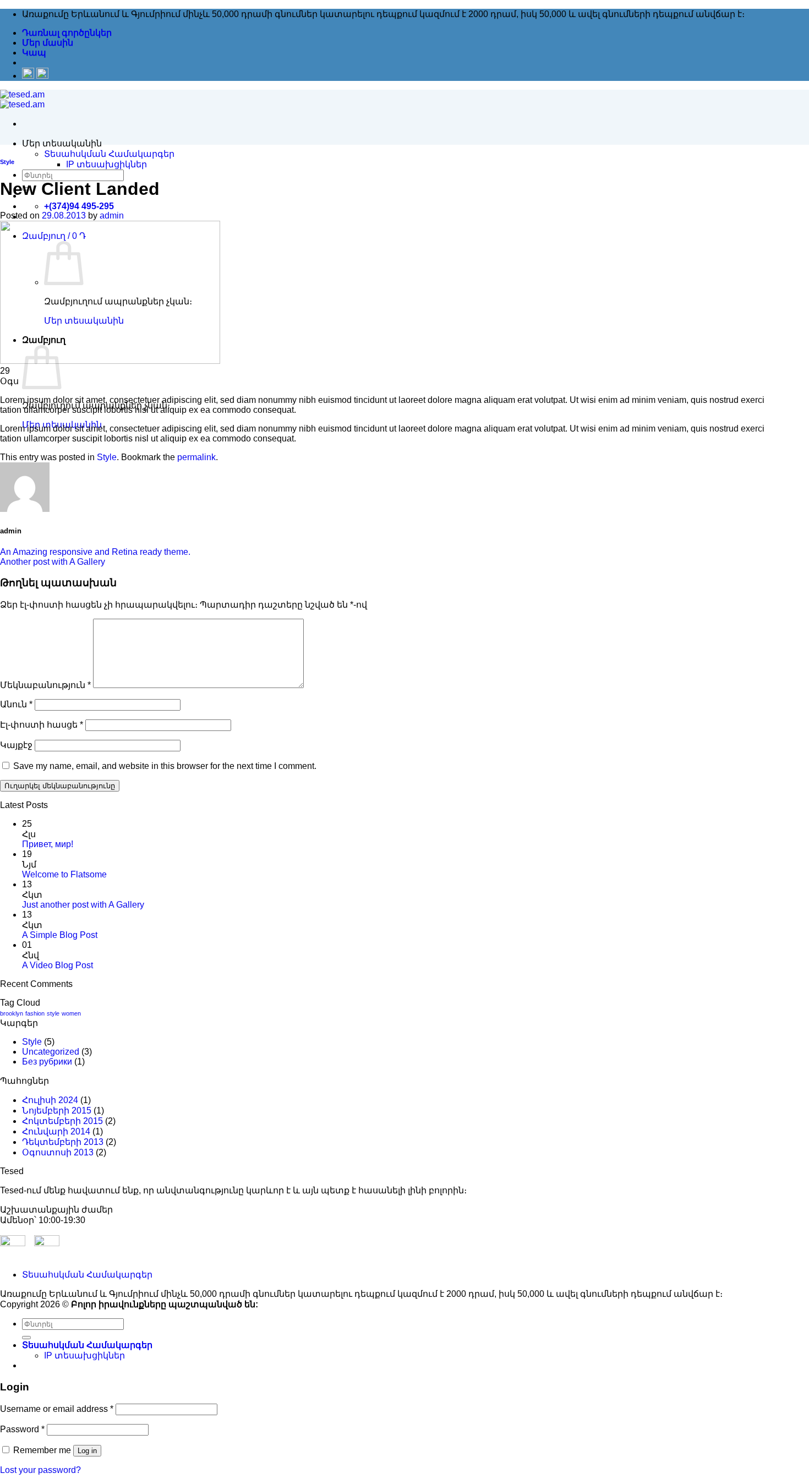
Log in (87, 1451)
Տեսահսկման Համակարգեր (109, 154)
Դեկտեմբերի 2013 (62, 1142)
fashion (35, 1013)
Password (22, 1429)
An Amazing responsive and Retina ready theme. (95, 551)
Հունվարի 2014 (56, 1131)
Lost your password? (40, 1470)
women (71, 1013)
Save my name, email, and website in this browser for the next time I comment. (164, 766)
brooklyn (11, 1013)
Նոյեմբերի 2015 (56, 1110)
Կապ (34, 52)
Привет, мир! (47, 844)
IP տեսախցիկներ (106, 164)
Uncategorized (50, 1051)
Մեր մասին (47, 42)
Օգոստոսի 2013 (58, 1152)
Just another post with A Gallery (83, 904)
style (53, 1013)
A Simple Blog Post (59, 935)
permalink (196, 457)
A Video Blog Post (57, 965)
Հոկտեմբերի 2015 (62, 1121)
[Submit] (26, 1337)
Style (7, 162)
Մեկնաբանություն (45, 685)
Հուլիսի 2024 (50, 1100)
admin (112, 215)
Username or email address (56, 1409)
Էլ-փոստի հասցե (41, 724)
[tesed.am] (22, 99)
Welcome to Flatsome (64, 874)
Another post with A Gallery (52, 561)
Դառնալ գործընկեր (67, 32)
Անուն (16, 704)
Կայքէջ (16, 745)
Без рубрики (47, 1061)
